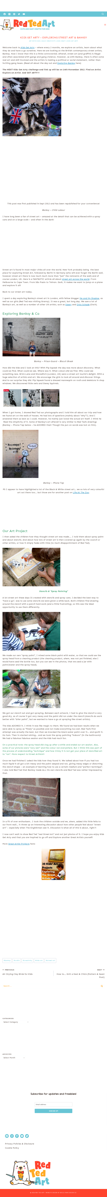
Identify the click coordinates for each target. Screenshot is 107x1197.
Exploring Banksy (66, 63)
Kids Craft (61, 41)
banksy (7, 960)
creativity (27, 960)
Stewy (68, 304)
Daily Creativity (48, 41)
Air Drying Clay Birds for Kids (17, 972)
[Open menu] (105, 24)
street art (50, 960)
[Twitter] (19, 14)
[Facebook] (5, 14)
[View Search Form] (102, 14)
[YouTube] (24, 14)
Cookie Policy (12, 1148)
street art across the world (75, 279)
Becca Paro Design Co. (68, 1192)
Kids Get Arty (72, 41)
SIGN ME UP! (53, 1111)
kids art (39, 960)
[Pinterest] (14, 14)
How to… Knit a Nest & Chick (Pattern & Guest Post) (80, 973)
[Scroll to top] (102, 1189)
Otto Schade (83, 304)
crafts (17, 960)
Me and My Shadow (89, 298)
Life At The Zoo (81, 492)
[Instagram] (9, 14)
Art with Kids (34, 41)
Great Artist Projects (18, 844)
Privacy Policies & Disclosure (19, 1143)
